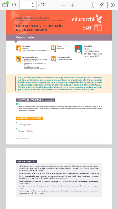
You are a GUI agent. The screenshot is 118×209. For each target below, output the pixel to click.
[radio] (92, 5)
